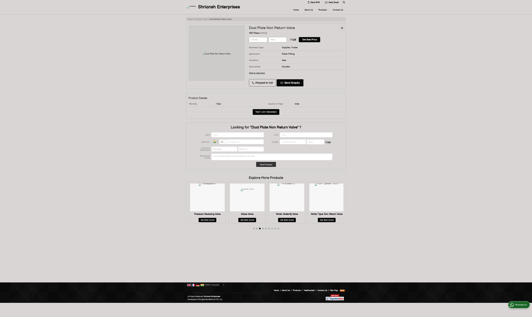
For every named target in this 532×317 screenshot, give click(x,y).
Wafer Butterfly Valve (257, 214)
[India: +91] (215, 141)
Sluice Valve (217, 214)
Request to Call (264, 82)
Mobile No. (205, 142)
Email (276, 135)
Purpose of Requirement (205, 149)
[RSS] (342, 290)
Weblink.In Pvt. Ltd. (215, 299)
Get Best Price (309, 39)
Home (296, 10)
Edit (294, 40)
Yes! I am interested (266, 112)
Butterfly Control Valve (336, 214)
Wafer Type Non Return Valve (297, 214)
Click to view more (257, 73)
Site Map (334, 290)
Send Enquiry (292, 82)
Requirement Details (205, 157)
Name (207, 135)
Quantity (275, 142)
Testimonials (309, 290)
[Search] (343, 2)
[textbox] (277, 39)
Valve (205, 19)
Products (323, 10)
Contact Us (338, 10)
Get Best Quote (217, 220)
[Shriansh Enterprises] (192, 7)
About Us (309, 10)
